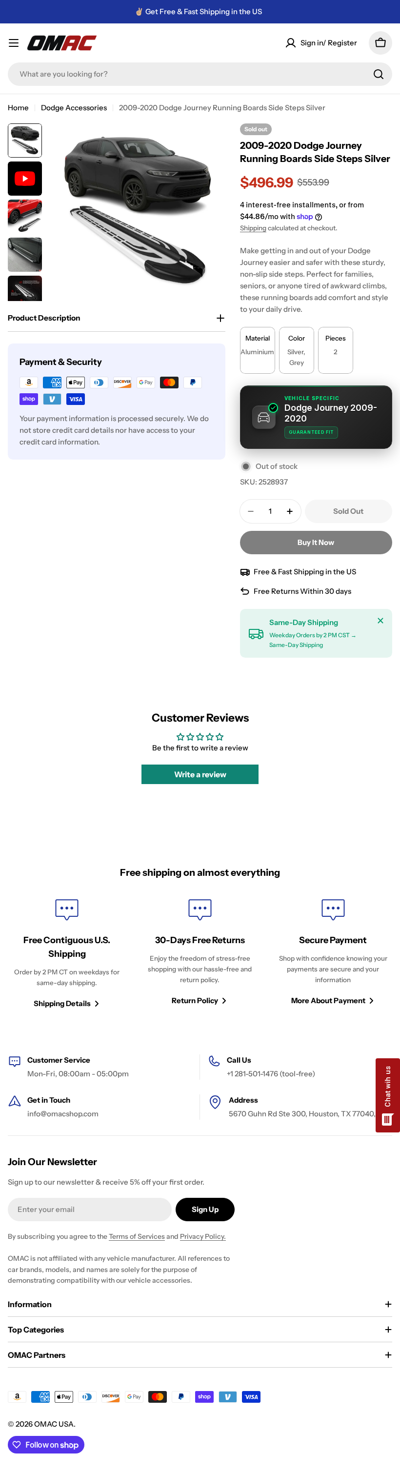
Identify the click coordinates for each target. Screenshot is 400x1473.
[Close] (380, 620)
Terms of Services (137, 1236)
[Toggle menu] (14, 43)
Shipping (253, 228)
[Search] (378, 74)
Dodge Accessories (74, 107)
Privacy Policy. (203, 1236)
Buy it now (316, 542)
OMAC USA (54, 1424)
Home (18, 107)
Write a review (200, 774)
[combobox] (200, 74)
